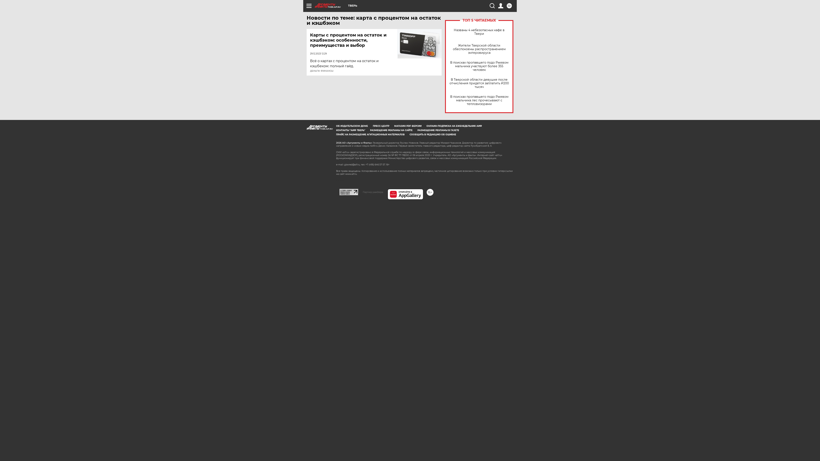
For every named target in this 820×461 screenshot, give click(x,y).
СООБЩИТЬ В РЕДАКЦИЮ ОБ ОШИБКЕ (433, 134)
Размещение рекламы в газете (438, 130)
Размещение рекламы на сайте (391, 130)
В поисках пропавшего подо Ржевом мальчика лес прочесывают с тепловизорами (479, 100)
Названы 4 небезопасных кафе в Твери (479, 32)
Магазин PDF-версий (408, 126)
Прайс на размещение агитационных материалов (370, 134)
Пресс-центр (381, 126)
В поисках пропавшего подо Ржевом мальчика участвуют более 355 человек (479, 66)
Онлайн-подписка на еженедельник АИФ (454, 126)
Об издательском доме (352, 126)
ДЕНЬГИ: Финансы (321, 71)
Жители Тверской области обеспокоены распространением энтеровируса (479, 49)
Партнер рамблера (373, 192)
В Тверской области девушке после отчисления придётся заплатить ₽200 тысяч (479, 83)
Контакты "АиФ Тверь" (350, 130)
